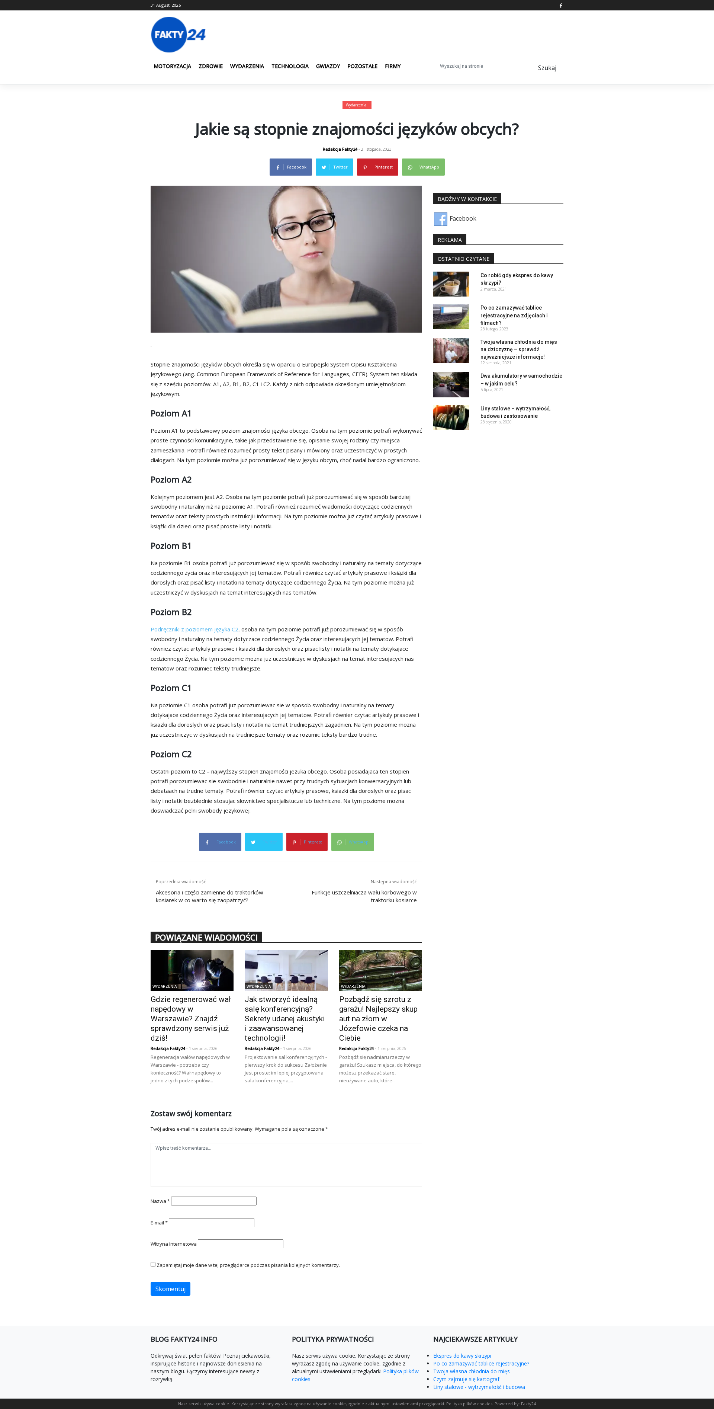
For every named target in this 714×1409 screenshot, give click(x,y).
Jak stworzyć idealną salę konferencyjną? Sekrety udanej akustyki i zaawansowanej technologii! (285, 1019)
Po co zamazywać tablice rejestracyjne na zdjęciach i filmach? (514, 315)
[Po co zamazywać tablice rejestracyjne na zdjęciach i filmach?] (451, 316)
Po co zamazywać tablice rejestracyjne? (481, 1363)
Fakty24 (528, 1403)
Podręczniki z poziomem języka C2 (194, 629)
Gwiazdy (328, 66)
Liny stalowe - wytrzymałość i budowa (479, 1386)
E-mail (159, 1222)
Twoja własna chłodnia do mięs (471, 1371)
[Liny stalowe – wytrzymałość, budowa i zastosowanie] (451, 416)
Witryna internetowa (174, 1243)
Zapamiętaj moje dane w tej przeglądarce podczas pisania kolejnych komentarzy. (248, 1265)
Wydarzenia (247, 66)
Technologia (290, 66)
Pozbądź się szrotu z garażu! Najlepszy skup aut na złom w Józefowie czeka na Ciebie (378, 1019)
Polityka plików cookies (469, 1403)
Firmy (393, 66)
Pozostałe (362, 66)
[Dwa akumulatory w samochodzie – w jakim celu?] (451, 384)
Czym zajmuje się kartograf (466, 1379)
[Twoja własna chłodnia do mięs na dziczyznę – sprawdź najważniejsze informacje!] (451, 350)
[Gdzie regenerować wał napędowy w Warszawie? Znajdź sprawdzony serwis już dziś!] (192, 970)
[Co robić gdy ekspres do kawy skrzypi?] (451, 283)
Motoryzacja (172, 66)
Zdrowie (211, 66)
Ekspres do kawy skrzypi (462, 1355)
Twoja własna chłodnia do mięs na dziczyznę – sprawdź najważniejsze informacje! (518, 349)
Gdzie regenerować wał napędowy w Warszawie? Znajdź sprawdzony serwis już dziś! (191, 1019)
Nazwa (160, 1201)
